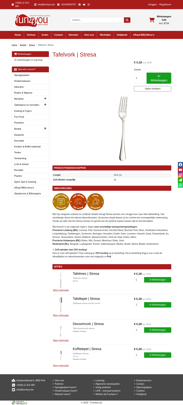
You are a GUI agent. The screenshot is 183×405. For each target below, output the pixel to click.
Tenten (17, 152)
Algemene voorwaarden (108, 384)
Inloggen (152, 4)
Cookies (140, 391)
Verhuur (31, 35)
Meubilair (19, 99)
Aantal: (137, 69)
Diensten (73, 35)
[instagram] (88, 4)
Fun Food (19, 117)
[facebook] (79, 4)
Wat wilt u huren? (26, 69)
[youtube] (84, 4)
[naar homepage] (32, 20)
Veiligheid (122, 35)
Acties (44, 35)
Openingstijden (144, 387)
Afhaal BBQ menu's (24, 187)
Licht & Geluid (21, 164)
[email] (180, 180)
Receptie (18, 170)
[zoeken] (127, 20)
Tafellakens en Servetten (26, 105)
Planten (18, 176)
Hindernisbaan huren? (66, 391)
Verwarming (20, 158)
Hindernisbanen (22, 81)
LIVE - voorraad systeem (108, 391)
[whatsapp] (180, 185)
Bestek (23, 45)
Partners (59, 384)
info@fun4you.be (46, 4)
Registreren (165, 4)
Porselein (19, 122)
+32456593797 (68, 4)
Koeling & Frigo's (23, 111)
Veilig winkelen (103, 387)
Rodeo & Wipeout (23, 93)
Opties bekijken (153, 88)
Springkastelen (21, 75)
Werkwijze (105, 35)
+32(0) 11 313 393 (22, 4)
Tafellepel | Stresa (86, 299)
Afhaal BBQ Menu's (143, 35)
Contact (58, 35)
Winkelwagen (24, 54)
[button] (45, 99)
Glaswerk (19, 135)
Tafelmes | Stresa (86, 273)
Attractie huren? (63, 394)
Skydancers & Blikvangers (27, 193)
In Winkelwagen (159, 78)
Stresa (32, 45)
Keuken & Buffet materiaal (27, 146)
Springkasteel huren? (65, 387)
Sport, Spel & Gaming (25, 182)
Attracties (19, 87)
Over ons (89, 35)
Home (18, 35)
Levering (100, 380)
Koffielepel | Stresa (87, 349)
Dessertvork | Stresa (88, 324)
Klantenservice (143, 380)
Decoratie (19, 141)
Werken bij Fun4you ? (107, 394)
